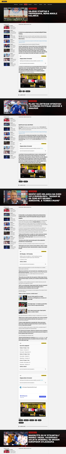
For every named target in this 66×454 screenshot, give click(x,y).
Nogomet (11, 25)
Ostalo (11, 127)
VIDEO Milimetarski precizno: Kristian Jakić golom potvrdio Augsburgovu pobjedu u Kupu (13, 60)
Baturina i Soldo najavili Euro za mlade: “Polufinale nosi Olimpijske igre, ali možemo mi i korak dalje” (37, 298)
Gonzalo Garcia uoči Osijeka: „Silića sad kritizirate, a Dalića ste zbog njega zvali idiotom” (13, 55)
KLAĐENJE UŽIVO (23, 259)
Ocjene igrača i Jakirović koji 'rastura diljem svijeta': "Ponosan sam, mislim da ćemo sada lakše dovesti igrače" (13, 50)
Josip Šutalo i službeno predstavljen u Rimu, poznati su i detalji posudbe (13, 41)
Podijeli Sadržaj (32, 8)
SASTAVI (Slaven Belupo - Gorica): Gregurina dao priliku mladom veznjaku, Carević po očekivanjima (13, 46)
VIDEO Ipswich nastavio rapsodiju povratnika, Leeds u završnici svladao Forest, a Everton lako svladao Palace (13, 32)
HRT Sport (28, 273)
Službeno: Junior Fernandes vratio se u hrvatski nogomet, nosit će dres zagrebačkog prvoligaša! (13, 64)
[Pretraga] (63, 1)
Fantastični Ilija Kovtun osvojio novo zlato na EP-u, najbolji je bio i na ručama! (13, 36)
